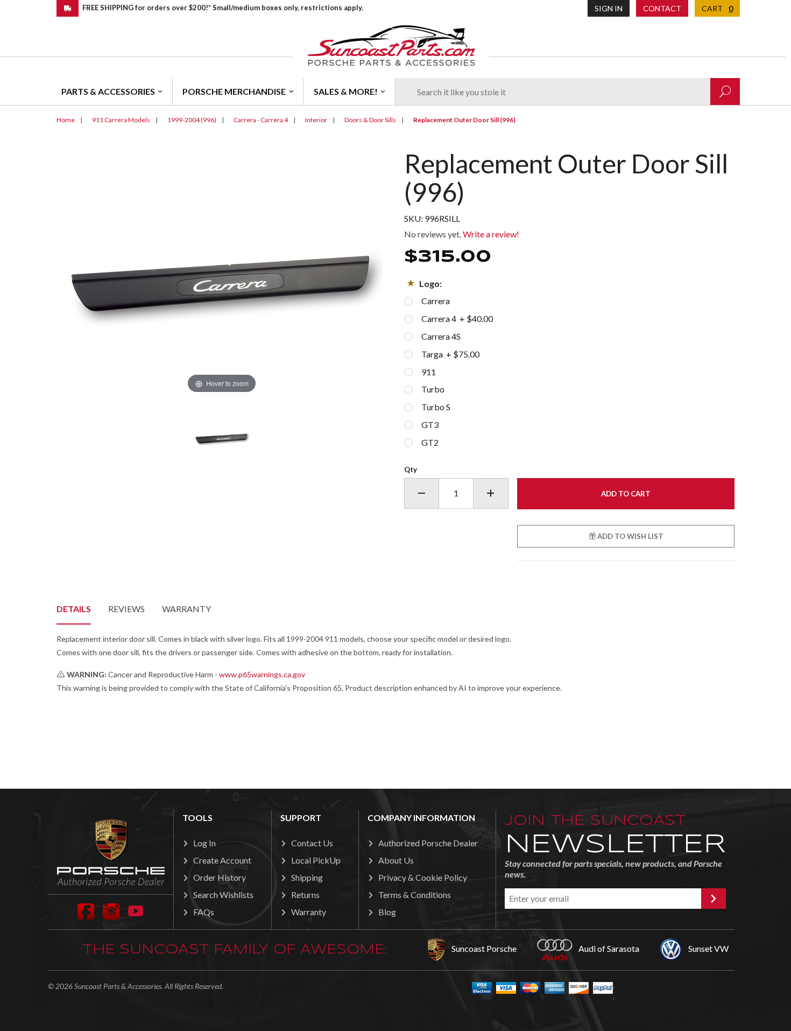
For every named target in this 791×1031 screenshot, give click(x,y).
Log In (204, 843)
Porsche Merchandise (234, 91)
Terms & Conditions (414, 894)
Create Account (222, 860)
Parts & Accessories (108, 91)
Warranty (186, 609)
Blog (387, 912)
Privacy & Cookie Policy (422, 877)
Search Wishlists (223, 894)
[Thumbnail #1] (222, 436)
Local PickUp (316, 860)
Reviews (126, 609)
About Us (396, 860)
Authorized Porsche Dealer (428, 843)
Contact (662, 8)
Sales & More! (346, 91)
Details (73, 609)
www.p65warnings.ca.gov (262, 674)
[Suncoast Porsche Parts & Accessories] (391, 45)
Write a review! (491, 234)
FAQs (203, 912)
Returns (305, 894)
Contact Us (312, 843)
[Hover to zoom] (221, 271)
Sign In (609, 8)
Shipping (307, 877)
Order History (219, 877)
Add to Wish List (629, 536)
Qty (410, 469)
